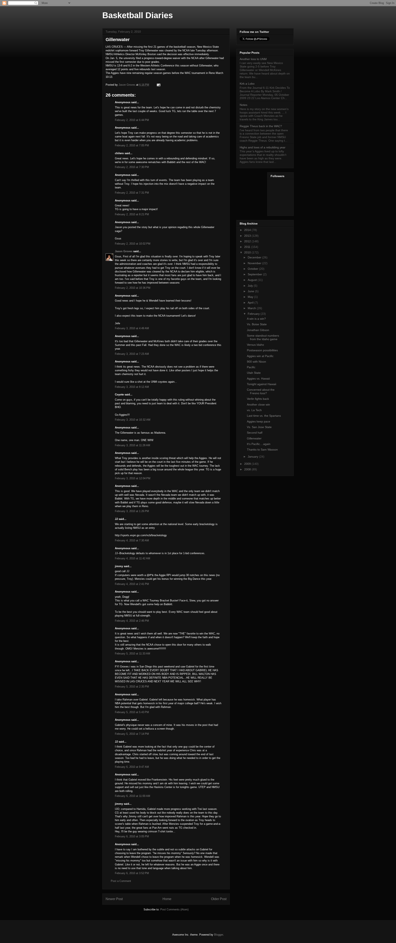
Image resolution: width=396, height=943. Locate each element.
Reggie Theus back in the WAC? (261, 126)
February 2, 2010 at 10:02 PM (132, 243)
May (251, 296)
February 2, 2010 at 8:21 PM (132, 214)
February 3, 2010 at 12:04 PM (132, 478)
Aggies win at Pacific (260, 356)
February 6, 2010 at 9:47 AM (132, 766)
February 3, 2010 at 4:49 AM (132, 328)
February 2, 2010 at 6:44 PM (132, 120)
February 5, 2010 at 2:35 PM (132, 686)
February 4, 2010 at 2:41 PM (132, 584)
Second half (254, 432)
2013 (248, 235)
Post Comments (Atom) (174, 909)
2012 (248, 241)
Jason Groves (123, 251)
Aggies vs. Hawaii (258, 378)
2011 (247, 246)
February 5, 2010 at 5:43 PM (132, 712)
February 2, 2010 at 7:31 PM (132, 192)
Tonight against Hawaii (261, 384)
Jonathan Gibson (258, 330)
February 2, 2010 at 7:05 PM (132, 145)
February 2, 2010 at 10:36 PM (132, 287)
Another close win (258, 404)
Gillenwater (254, 438)
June (251, 291)
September (255, 274)
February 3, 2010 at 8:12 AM (132, 386)
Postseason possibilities (262, 350)
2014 (248, 230)
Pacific (251, 367)
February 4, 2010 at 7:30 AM (132, 540)
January (253, 456)
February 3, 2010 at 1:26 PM (132, 511)
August (253, 280)
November (255, 263)
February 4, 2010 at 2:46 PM (132, 620)
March (252, 308)
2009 (248, 463)
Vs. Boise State (257, 324)
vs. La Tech (254, 410)
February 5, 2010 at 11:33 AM (132, 653)
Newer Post (114, 899)
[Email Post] (158, 84)
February (254, 313)
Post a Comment (121, 881)
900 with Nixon (256, 361)
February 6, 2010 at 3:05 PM (132, 836)
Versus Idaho (255, 344)
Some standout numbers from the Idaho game (263, 337)
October (253, 268)
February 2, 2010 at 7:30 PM (132, 167)
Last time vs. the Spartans (264, 415)
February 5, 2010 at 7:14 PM (132, 733)
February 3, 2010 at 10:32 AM (132, 419)
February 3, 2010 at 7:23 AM (132, 353)
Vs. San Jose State (259, 427)
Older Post (218, 899)
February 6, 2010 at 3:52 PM (132, 873)
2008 (248, 469)
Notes (243, 104)
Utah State (254, 372)
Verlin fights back (258, 398)
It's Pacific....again (258, 444)
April (251, 302)
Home (167, 899)
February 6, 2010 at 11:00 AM (132, 795)
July (251, 285)
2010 (248, 252)
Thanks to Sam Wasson (262, 449)
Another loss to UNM (253, 59)
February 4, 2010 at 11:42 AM (132, 558)
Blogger (218, 934)
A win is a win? (256, 318)
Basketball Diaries (137, 15)
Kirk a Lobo (247, 83)
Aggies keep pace (258, 421)
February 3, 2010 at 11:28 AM (132, 445)
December (255, 257)
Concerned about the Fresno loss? (261, 391)
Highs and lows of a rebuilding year (262, 147)
